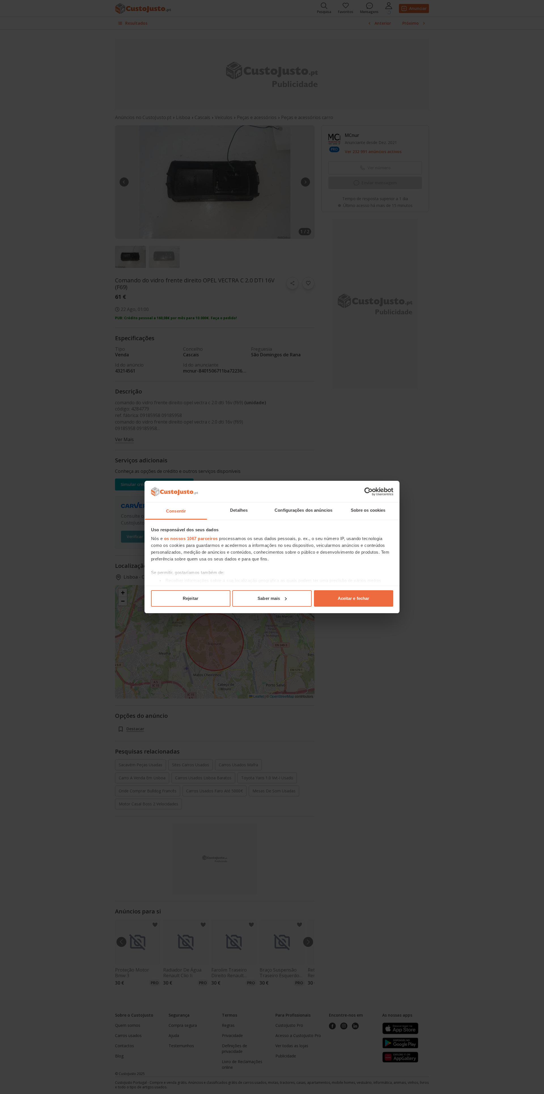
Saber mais (269, 598)
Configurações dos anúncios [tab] (303, 510)
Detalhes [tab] (239, 510)
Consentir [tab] (176, 511)
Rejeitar (190, 598)
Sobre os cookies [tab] (368, 510)
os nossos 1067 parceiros (191, 538)
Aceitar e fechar (353, 598)
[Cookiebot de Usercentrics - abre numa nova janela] (368, 491)
